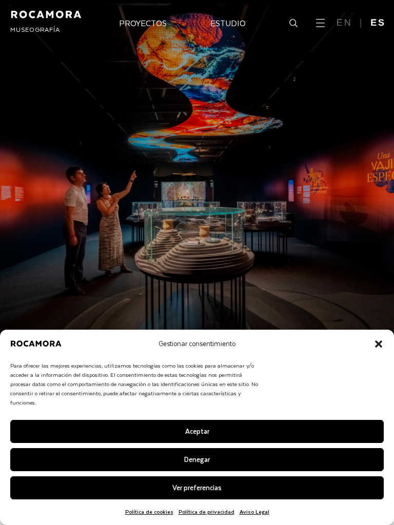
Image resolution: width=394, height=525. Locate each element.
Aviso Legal (254, 511)
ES (378, 22)
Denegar (197, 459)
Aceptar (197, 431)
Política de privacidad (206, 511)
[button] (378, 344)
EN (344, 22)
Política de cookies (149, 511)
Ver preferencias (197, 487)
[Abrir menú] (320, 23)
